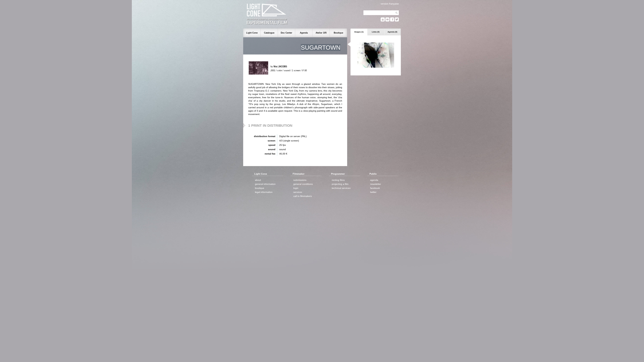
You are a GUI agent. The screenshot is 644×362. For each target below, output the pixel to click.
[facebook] (392, 20)
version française (390, 3)
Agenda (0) (392, 32)
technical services (341, 188)
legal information (264, 192)
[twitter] (397, 20)
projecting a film (340, 184)
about (258, 180)
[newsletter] (387, 20)
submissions (299, 180)
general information (265, 184)
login (295, 188)
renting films (338, 180)
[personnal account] (383, 20)
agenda (374, 180)
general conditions (303, 184)
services (297, 192)
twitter (373, 192)
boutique (259, 188)
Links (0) (376, 32)
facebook (375, 188)
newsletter (375, 184)
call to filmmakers (302, 196)
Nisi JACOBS (280, 66)
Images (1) (359, 32)
